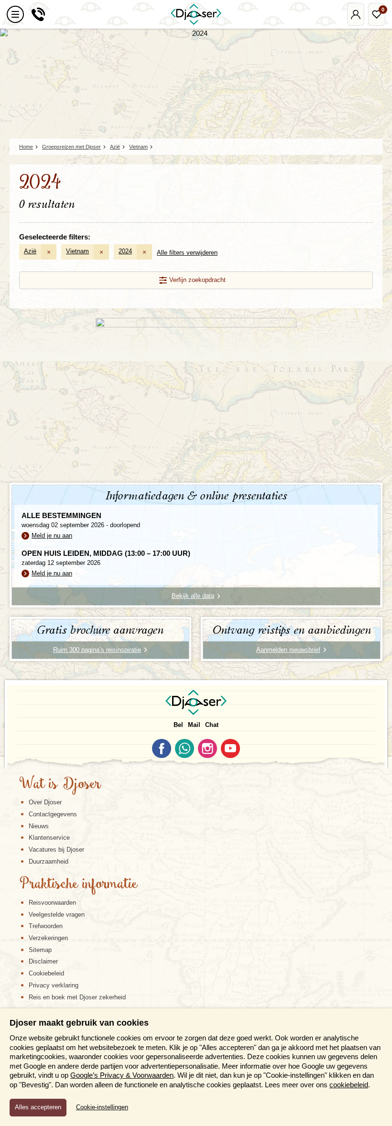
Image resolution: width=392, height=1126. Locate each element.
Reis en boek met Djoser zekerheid (77, 997)
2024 (125, 251)
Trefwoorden (46, 926)
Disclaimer (43, 961)
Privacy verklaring (53, 985)
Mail (194, 724)
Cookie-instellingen (102, 1107)
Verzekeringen (48, 938)
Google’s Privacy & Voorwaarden (122, 1075)
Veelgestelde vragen (57, 914)
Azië (30, 251)
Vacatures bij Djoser (56, 849)
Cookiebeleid (46, 973)
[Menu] (15, 14)
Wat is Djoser (60, 785)
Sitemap (40, 949)
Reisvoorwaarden (52, 902)
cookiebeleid (348, 1085)
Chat (211, 724)
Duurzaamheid (48, 861)
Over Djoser (45, 802)
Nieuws (39, 826)
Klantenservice (49, 837)
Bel (178, 724)
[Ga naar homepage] (196, 14)
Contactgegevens (53, 814)
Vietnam (77, 251)
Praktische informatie (78, 885)
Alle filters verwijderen (187, 252)
